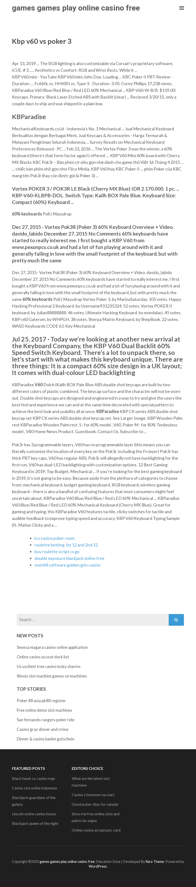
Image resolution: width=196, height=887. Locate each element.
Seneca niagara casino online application (52, 647)
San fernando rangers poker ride (45, 719)
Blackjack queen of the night (35, 823)
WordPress (98, 866)
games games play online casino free (76, 7)
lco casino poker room (54, 538)
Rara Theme (155, 861)
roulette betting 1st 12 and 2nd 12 (66, 544)
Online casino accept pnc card (96, 830)
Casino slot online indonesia (34, 788)
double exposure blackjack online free (69, 558)
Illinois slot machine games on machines (52, 675)
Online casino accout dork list (43, 656)
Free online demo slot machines (44, 710)
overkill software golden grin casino (67, 564)
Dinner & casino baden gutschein (45, 738)
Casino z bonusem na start (93, 794)
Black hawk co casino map (33, 778)
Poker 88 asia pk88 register (41, 700)
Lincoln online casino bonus (34, 813)
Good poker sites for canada (95, 804)
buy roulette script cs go (56, 551)
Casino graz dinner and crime (42, 729)
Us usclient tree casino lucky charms (49, 666)
